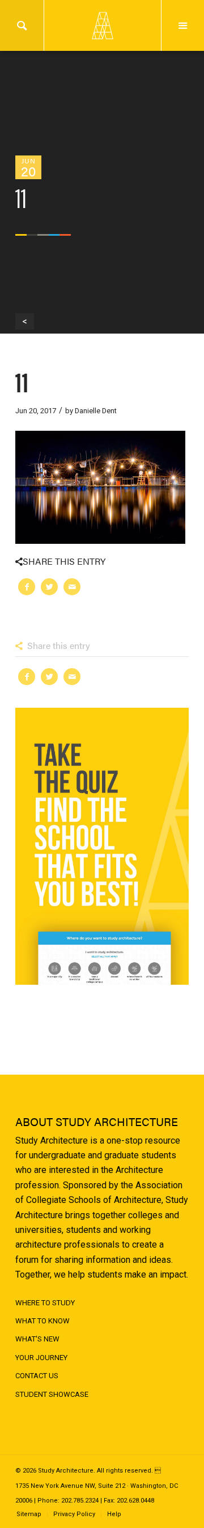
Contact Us (36, 1375)
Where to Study (45, 1302)
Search (22, 25)
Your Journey (41, 1357)
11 (22, 381)
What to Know (42, 1321)
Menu (183, 25)
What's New (37, 1339)
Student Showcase (51, 1394)
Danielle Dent (96, 410)
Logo (102, 25)
